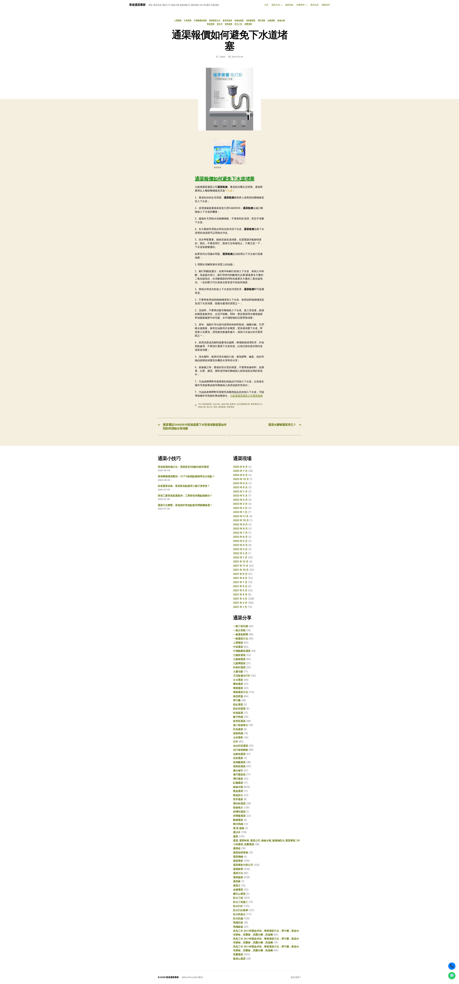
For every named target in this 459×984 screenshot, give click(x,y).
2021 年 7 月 (240, 582)
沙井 (235, 741)
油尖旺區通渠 (240, 745)
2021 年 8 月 (240, 578)
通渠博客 (238, 860)
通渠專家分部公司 (243, 864)
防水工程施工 (240, 901)
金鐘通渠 (238, 889)
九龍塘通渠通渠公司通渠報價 (246, 395)
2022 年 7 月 (240, 532)
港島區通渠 (239, 766)
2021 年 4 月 (240, 594)
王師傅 (222, 57)
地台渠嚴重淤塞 (243, 404)
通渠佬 (236, 848)
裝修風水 (238, 807)
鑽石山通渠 (239, 893)
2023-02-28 (237, 57)
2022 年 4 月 (240, 545)
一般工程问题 (240, 626)
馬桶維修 (238, 926)
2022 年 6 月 (240, 536)
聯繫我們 (326, 5)
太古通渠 (238, 679)
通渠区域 (275, 5)
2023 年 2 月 (240, 508)
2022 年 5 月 (240, 540)
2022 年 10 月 (241, 520)
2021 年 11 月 (240, 565)
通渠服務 (228, 24)
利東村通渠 (239, 667)
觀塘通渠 (238, 819)
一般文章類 (239, 630)
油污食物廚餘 (240, 749)
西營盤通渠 (239, 815)
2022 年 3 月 (240, 549)
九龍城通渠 (239, 659)
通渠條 (236, 881)
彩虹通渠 (238, 704)
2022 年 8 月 (240, 528)
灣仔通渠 (261, 20)
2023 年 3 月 (240, 503)
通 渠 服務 (238, 828)
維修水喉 (281, 20)
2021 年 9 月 (240, 573)
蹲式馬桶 (238, 823)
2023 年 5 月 (240, 495)
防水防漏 (238, 918)
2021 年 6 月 (240, 586)
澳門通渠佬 (239, 774)
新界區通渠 (227, 20)
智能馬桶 (238, 733)
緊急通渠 (210, 24)
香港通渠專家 (137, 4)
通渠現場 (314, 5)
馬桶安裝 (238, 922)
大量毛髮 (238, 671)
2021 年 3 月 (240, 598)
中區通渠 (187, 20)
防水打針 (238, 906)
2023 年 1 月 (240, 512)
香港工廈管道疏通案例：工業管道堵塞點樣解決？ (185, 495)
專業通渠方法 (214, 20)
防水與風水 (239, 914)
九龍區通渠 (239, 655)
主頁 (266, 5)
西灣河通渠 (239, 811)
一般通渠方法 (240, 638)
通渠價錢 (238, 856)
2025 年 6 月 (240, 475)
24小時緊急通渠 (205, 404)
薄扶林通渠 (239, 803)
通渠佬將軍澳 (240, 852)
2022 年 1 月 (240, 557)
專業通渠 (238, 688)
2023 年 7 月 (240, 491)
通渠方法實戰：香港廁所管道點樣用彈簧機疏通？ (185, 505)
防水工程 (238, 24)
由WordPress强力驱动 (192, 977)
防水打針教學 (240, 910)
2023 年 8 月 (240, 487)
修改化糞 (225, 404)
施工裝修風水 (240, 725)
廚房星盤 (238, 696)
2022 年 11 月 (241, 516)
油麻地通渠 (239, 20)
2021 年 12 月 (241, 561)
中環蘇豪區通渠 (200, 20)
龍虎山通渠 (239, 958)
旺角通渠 (238, 729)
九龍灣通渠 (239, 663)
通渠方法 (238, 873)
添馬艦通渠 (250, 20)
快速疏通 (238, 712)
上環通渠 (178, 20)
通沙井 (219, 24)
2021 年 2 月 (240, 602)
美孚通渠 (238, 799)
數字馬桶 (238, 716)
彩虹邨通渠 (239, 708)
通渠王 (236, 885)
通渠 (215, 407)
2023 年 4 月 (240, 499)
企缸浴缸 (216, 404)
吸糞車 (232, 404)
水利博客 (238, 737)
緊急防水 (238, 795)
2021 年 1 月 (240, 606)
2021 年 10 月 (241, 569)
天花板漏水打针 (241, 675)
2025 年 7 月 (240, 470)
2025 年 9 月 (240, 466)
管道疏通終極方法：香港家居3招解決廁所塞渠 (183, 466)
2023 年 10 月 (241, 479)
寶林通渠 (238, 683)
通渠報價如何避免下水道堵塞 (224, 179)
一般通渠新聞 (240, 634)
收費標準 (300, 5)
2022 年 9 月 (240, 524)
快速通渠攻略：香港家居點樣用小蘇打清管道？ (184, 485)
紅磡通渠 (271, 20)
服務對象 (289, 5)
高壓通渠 (248, 24)
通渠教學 (238, 869)
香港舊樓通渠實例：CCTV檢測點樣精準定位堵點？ (186, 476)
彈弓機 (236, 700)
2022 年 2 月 (240, 553)
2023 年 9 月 (240, 483)
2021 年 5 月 (240, 590)
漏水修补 (238, 770)
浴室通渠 (238, 758)
